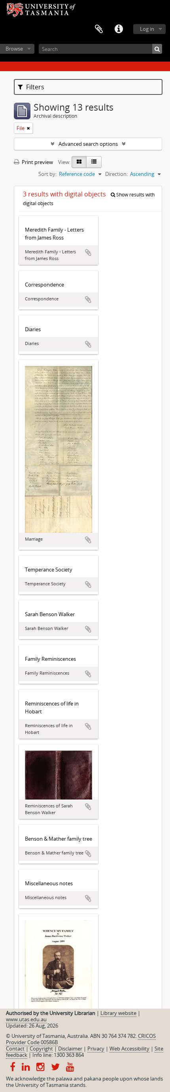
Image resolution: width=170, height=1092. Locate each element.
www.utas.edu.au (26, 1019)
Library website (118, 1013)
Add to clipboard (88, 252)
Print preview (37, 162)
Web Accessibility (129, 1048)
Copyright (41, 1048)
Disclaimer (70, 1048)
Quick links (118, 29)
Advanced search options (88, 143)
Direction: (116, 173)
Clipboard (99, 29)
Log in (147, 28)
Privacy (95, 1048)
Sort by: (47, 173)
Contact (15, 1048)
